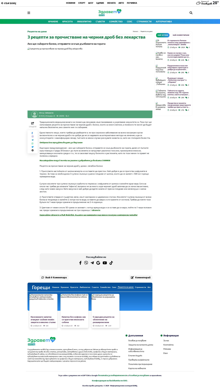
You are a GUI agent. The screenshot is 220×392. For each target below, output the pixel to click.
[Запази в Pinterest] (32, 150)
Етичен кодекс (135, 355)
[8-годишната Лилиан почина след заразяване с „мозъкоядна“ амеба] (161, 43)
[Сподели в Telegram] (32, 140)
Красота (67, 21)
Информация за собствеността (136, 350)
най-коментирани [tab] (181, 35)
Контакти (168, 344)
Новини (70, 3)
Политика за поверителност (112, 375)
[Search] (191, 12)
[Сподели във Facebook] (32, 133)
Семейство (116, 21)
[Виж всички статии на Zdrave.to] (34, 114)
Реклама (167, 349)
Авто (121, 3)
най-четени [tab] (163, 35)
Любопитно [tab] (85, 287)
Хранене (53, 21)
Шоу (90, 3)
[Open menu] (29, 12)
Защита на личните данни (140, 344)
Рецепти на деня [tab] (125, 287)
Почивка (132, 3)
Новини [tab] (55, 287)
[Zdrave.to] (109, 15)
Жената (111, 3)
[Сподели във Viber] (32, 136)
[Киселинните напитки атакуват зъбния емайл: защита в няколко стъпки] (43, 304)
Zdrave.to (49, 113)
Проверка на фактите (138, 359)
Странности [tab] (140, 287)
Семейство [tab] (105, 287)
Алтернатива (164, 21)
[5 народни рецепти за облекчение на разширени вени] (106, 304)
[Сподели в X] (32, 147)
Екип (165, 353)
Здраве (100, 3)
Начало (135, 31)
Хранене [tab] (65, 287)
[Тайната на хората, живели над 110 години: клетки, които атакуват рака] (161, 94)
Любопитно (84, 21)
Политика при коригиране (140, 364)
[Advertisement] (67, 235)
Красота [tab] (74, 287)
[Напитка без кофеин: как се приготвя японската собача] (74, 304)
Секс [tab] (114, 287)
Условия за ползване (137, 340)
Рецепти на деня (146, 31)
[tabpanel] (173, 75)
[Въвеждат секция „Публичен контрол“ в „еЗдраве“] (161, 81)
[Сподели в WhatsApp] (32, 143)
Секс (129, 21)
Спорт (81, 3)
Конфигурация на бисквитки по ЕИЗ (110, 380)
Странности (144, 21)
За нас (166, 340)
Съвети (100, 21)
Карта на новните (137, 368)
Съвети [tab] (95, 287)
